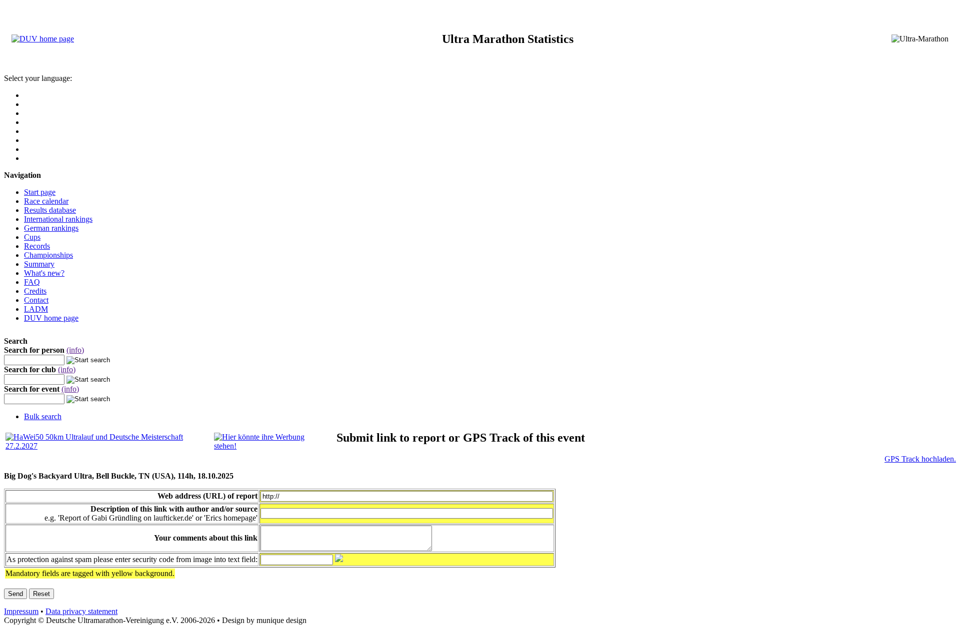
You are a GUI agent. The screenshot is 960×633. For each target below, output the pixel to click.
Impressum (21, 611)
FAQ (32, 282)
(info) (75, 350)
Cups (32, 237)
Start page (40, 192)
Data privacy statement (82, 611)
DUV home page (51, 318)
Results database (50, 210)
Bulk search (43, 416)
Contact (36, 300)
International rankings (58, 219)
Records (37, 246)
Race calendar (46, 201)
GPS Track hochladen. (920, 459)
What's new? (44, 273)
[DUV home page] (43, 38)
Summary (39, 264)
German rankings (51, 228)
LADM (36, 309)
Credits (35, 291)
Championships (48, 255)
